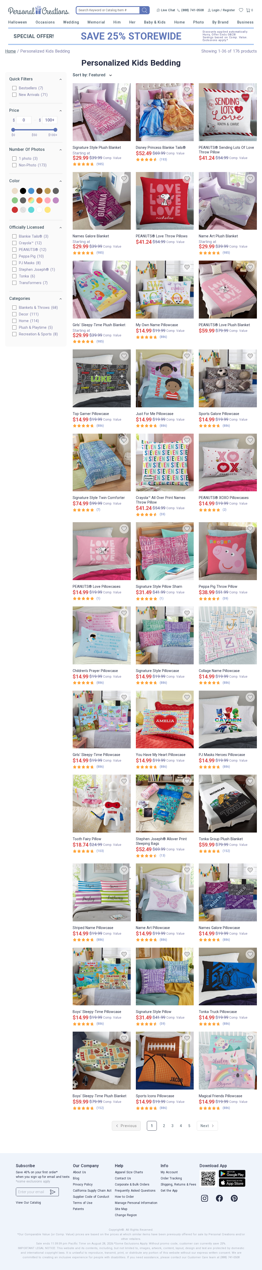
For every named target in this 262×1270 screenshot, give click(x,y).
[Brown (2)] (39, 191)
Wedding (71, 22)
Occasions (45, 22)
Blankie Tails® (33, 236)
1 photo (27, 158)
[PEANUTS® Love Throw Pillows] (165, 201)
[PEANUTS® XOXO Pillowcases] (228, 463)
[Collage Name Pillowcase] (228, 635)
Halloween (17, 22)
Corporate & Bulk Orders (132, 1184)
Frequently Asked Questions (135, 1190)
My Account (169, 1172)
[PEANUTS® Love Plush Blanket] (228, 290)
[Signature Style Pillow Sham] (165, 551)
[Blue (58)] (31, 191)
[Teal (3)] (31, 210)
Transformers (32, 283)
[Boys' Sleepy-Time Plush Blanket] (102, 1061)
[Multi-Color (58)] (31, 200)
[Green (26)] (15, 200)
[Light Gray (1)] (23, 200)
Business (245, 22)
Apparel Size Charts (129, 1172)
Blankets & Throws (38, 308)
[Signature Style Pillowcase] (165, 635)
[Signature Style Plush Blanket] (102, 112)
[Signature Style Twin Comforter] (102, 463)
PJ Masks (29, 263)
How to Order (124, 1197)
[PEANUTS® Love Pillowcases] (102, 551)
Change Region (126, 1215)
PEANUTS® (32, 250)
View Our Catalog (28, 1202)
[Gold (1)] (48, 191)
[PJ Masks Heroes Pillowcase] (228, 720)
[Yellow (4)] (48, 210)
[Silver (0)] (23, 210)
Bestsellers (30, 88)
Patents (78, 1209)
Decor (28, 314)
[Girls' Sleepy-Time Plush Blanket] (102, 290)
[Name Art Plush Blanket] (228, 201)
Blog (76, 1178)
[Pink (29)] (48, 200)
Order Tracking (171, 1178)
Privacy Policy (83, 1184)
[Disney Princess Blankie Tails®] (165, 112)
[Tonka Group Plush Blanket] (228, 804)
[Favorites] (241, 10)
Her (132, 22)
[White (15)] (39, 210)
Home (179, 22)
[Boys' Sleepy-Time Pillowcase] (102, 977)
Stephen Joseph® (36, 269)
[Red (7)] (15, 210)
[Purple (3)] (56, 200)
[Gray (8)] (56, 191)
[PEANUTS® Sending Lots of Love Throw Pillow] (228, 112)
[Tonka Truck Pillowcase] (228, 977)
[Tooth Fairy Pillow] (102, 804)
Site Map (121, 1209)
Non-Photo (32, 165)
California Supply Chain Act (92, 1190)
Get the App (169, 1190)
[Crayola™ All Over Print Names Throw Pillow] (165, 463)
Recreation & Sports (38, 334)
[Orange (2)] (39, 200)
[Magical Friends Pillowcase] (228, 1061)
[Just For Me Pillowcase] (165, 378)
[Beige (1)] (15, 191)
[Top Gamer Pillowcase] (102, 378)
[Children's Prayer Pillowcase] (102, 635)
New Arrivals (32, 95)
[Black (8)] (23, 191)
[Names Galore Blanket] (102, 201)
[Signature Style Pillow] (165, 977)
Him (117, 22)
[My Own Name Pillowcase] (165, 290)
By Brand (220, 22)
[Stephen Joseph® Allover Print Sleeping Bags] (165, 804)
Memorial (96, 22)
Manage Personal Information (136, 1203)
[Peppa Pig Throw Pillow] (228, 551)
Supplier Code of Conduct (91, 1197)
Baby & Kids (155, 22)
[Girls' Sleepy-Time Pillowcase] (102, 720)
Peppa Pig (30, 256)
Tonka (26, 276)
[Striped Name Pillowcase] (102, 892)
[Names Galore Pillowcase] (228, 892)
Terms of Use (82, 1203)
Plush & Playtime (35, 327)
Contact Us (123, 1178)
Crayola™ (29, 243)
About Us (79, 1172)
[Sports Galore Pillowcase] (228, 378)
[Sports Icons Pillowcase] (165, 1061)
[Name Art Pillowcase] (165, 892)
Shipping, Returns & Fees (178, 1184)
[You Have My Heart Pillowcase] (165, 720)
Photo (198, 22)
